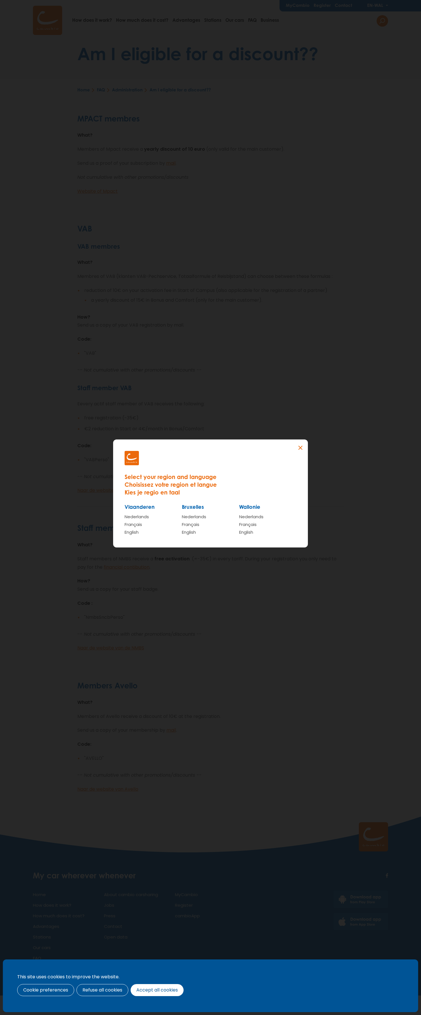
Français (133, 524)
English (132, 532)
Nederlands (137, 517)
